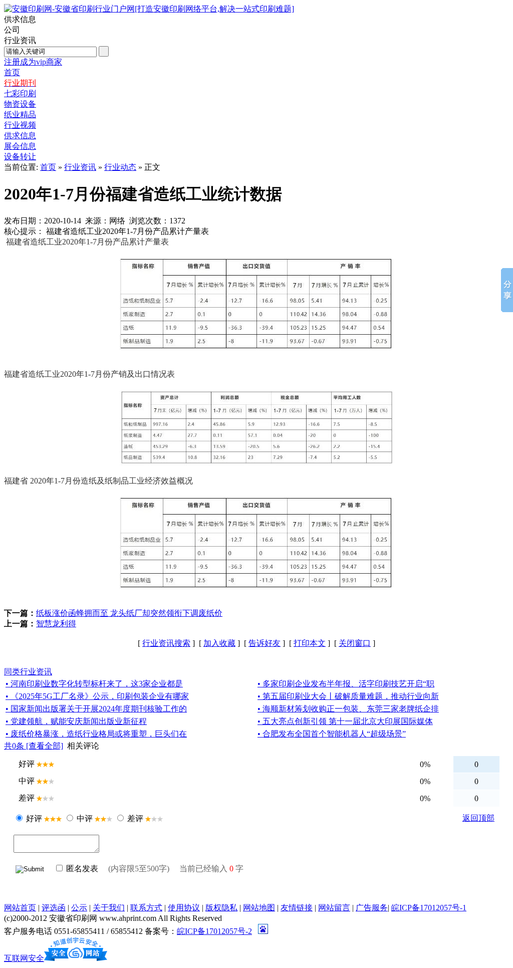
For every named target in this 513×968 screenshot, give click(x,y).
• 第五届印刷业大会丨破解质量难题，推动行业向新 (348, 696)
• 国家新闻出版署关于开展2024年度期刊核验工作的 (96, 708)
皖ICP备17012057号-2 (214, 931)
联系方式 (146, 907)
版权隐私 (221, 907)
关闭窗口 (355, 643)
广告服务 (372, 907)
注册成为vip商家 (33, 62)
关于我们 (109, 907)
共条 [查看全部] (33, 746)
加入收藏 (219, 643)
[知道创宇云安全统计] (75, 958)
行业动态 (120, 167)
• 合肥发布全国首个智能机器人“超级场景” (332, 734)
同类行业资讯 (28, 671)
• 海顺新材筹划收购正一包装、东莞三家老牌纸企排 (348, 708)
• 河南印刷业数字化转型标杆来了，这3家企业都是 (94, 683)
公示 (79, 907)
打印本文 (310, 643)
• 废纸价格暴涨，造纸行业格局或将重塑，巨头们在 (96, 734)
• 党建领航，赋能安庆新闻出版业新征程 (76, 721)
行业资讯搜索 (166, 643)
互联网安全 (24, 958)
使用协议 (184, 907)
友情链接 (297, 907)
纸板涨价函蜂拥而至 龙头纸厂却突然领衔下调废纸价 (129, 613)
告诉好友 (264, 643)
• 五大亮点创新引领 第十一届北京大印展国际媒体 (345, 721)
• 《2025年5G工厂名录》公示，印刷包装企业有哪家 (97, 696)
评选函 (54, 907)
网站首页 (20, 907)
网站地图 (259, 907)
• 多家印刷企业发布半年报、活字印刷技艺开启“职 (346, 683)
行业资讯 (80, 167)
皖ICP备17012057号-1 (428, 907)
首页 (48, 167)
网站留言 (334, 907)
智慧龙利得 (56, 623)
